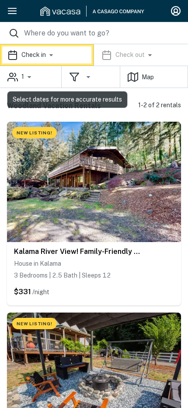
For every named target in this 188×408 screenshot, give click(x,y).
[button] (94, 55)
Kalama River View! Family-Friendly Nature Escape (78, 251)
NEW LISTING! (34, 132)
